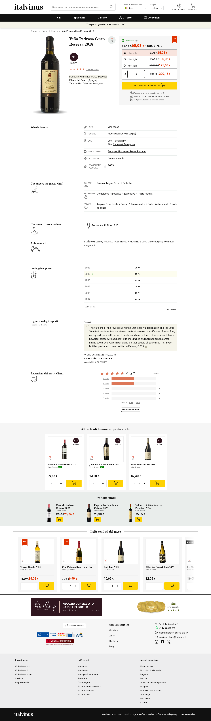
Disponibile (131, 41)
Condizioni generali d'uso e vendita (139, 714)
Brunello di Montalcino (151, 690)
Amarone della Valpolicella (153, 682)
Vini (59, 17)
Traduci (87, 322)
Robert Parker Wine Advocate (98, 358)
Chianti (143, 702)
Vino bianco (83, 670)
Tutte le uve (84, 694)
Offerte (127, 17)
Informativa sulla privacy (166, 714)
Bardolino (145, 698)
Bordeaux (82, 678)
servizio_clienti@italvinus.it (172, 637)
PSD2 (45, 635)
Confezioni (154, 17)
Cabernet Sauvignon (93, 83)
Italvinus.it (20, 678)
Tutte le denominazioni (89, 686)
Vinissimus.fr (21, 670)
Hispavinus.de (22, 682)
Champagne (84, 682)
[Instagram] (157, 642)
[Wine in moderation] (60, 642)
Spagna (34, 31)
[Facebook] (163, 642)
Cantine (102, 17)
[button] (179, 7)
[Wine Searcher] (158, 607)
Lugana (144, 674)
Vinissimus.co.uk (23, 674)
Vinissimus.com (23, 666)
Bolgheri (144, 686)
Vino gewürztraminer (88, 674)
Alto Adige (145, 694)
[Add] (74, 483)
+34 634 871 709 (167, 628)
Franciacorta (146, 666)
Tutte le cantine (86, 690)
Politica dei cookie (187, 714)
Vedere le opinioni (130, 409)
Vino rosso (113, 127)
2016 (138, 403)
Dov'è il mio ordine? (168, 624)
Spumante (79, 17)
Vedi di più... (90, 307)
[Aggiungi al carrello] (59, 519)
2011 (131, 403)
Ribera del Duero (50, 31)
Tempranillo (75, 83)
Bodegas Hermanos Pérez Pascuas (88, 76)
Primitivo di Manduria (150, 670)
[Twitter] (169, 642)
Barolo (143, 678)
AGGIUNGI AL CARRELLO (147, 85)
